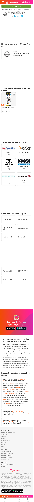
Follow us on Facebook (7, 453)
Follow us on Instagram (7, 455)
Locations (16, 9)
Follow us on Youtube (6, 457)
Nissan (10, 9)
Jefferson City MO (8, 389)
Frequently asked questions (8, 432)
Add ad (3, 444)
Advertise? (4, 434)
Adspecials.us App (6, 440)
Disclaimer (24, 496)
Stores (6, 9)
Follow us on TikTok (6, 459)
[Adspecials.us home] (12, 2)
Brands (3, 438)
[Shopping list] (26, 2)
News (2, 446)
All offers (3, 436)
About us (3, 442)
